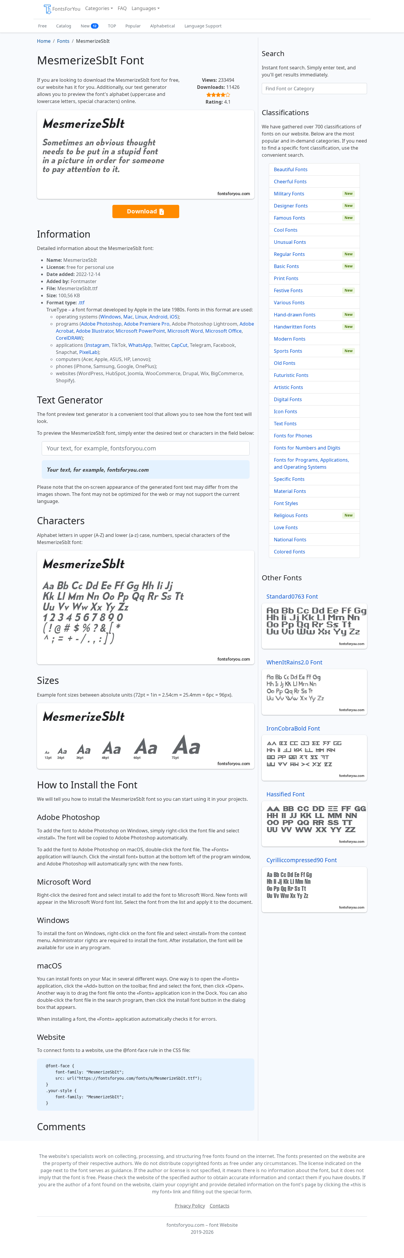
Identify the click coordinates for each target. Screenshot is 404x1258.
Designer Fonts (291, 205)
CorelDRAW (68, 338)
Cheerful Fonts (290, 181)
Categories (97, 8)
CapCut (179, 345)
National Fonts (290, 539)
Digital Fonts (288, 399)
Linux (141, 316)
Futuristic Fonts (291, 375)
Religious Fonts (291, 515)
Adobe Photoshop (101, 324)
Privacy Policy (190, 1206)
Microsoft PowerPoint (140, 331)
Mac (128, 316)
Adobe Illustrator (94, 331)
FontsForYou (66, 9)
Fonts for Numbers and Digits (307, 448)
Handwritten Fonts (295, 327)
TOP (112, 26)
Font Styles (286, 503)
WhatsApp (139, 345)
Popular (133, 26)
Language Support (203, 26)
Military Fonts (289, 193)
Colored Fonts (289, 551)
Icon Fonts (285, 411)
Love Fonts (286, 527)
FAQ (122, 8)
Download (143, 211)
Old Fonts (284, 363)
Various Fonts (289, 302)
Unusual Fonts (290, 242)
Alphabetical (162, 26)
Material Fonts (290, 491)
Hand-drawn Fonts (295, 314)
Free (42, 26)
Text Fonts (285, 423)
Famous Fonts (289, 218)
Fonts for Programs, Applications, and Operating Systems (311, 463)
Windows (110, 316)
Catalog (63, 26)
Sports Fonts (288, 351)
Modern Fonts (290, 339)
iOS (173, 316)
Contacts (220, 1206)
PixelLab (88, 352)
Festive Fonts (288, 290)
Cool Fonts (286, 230)
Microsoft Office (223, 331)
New (88, 26)
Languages (144, 8)
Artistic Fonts (288, 387)
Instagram (97, 345)
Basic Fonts (286, 266)
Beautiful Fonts (291, 169)
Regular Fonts (289, 254)
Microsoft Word (185, 331)
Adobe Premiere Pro (146, 324)
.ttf (81, 302)
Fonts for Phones (293, 435)
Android (158, 316)
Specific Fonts (289, 479)
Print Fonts (286, 278)
